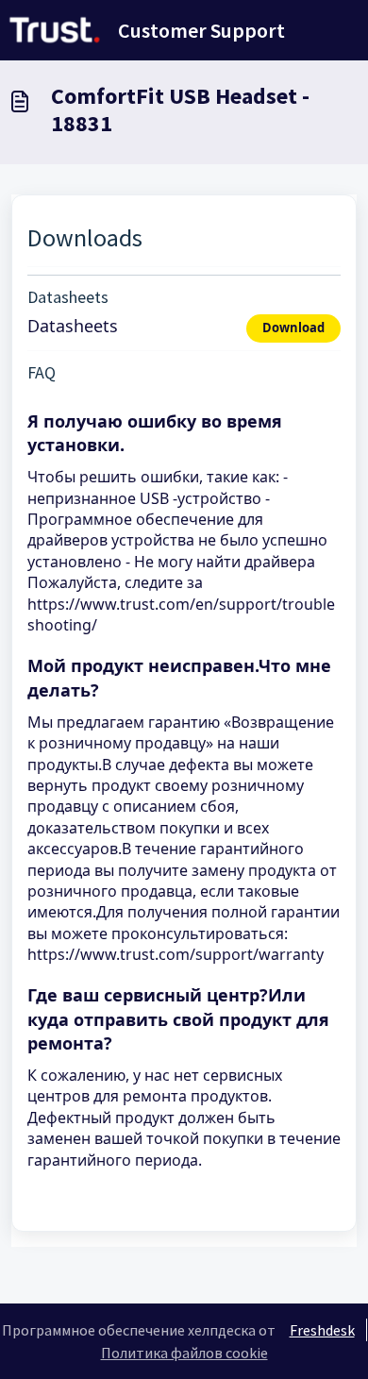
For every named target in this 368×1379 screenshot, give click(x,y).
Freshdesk (322, 1329)
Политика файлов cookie (184, 1352)
